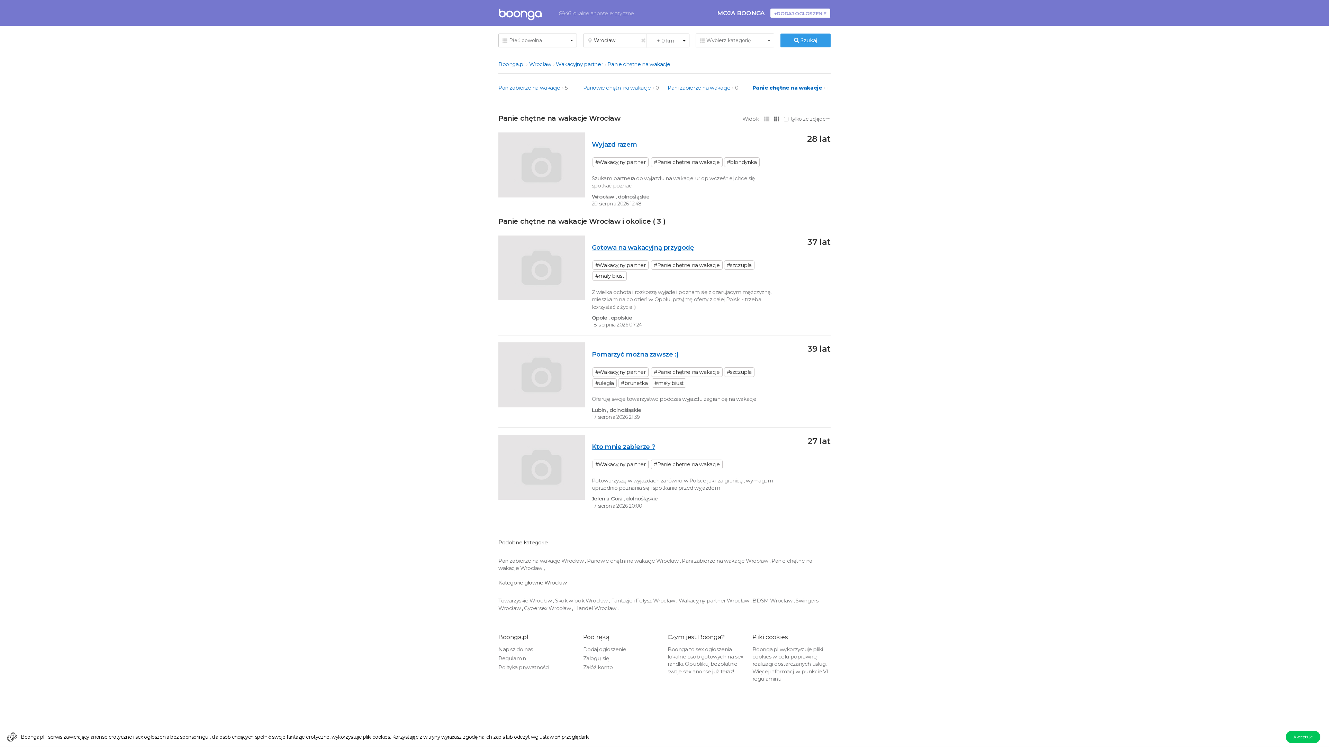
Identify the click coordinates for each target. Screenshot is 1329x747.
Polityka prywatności (523, 667)
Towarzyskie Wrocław (525, 600)
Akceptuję (1302, 736)
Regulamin (512, 658)
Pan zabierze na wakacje (529, 87)
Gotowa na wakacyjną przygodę (643, 247)
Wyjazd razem (614, 144)
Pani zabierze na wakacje (699, 87)
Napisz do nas (515, 649)
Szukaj (808, 40)
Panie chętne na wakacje (638, 64)
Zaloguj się (596, 658)
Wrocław (540, 64)
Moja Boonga (741, 13)
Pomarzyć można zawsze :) (635, 354)
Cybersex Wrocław (548, 608)
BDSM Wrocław (773, 600)
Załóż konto (598, 667)
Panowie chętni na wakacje (617, 87)
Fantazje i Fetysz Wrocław (644, 600)
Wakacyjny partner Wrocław (715, 600)
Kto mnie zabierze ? (623, 447)
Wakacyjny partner (579, 64)
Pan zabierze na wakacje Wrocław (541, 560)
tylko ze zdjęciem (811, 119)
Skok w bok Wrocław (582, 600)
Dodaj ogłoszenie (604, 649)
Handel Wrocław (595, 608)
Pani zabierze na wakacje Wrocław (725, 560)
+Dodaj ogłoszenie (800, 13)
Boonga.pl (511, 64)
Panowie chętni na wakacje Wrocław (633, 560)
